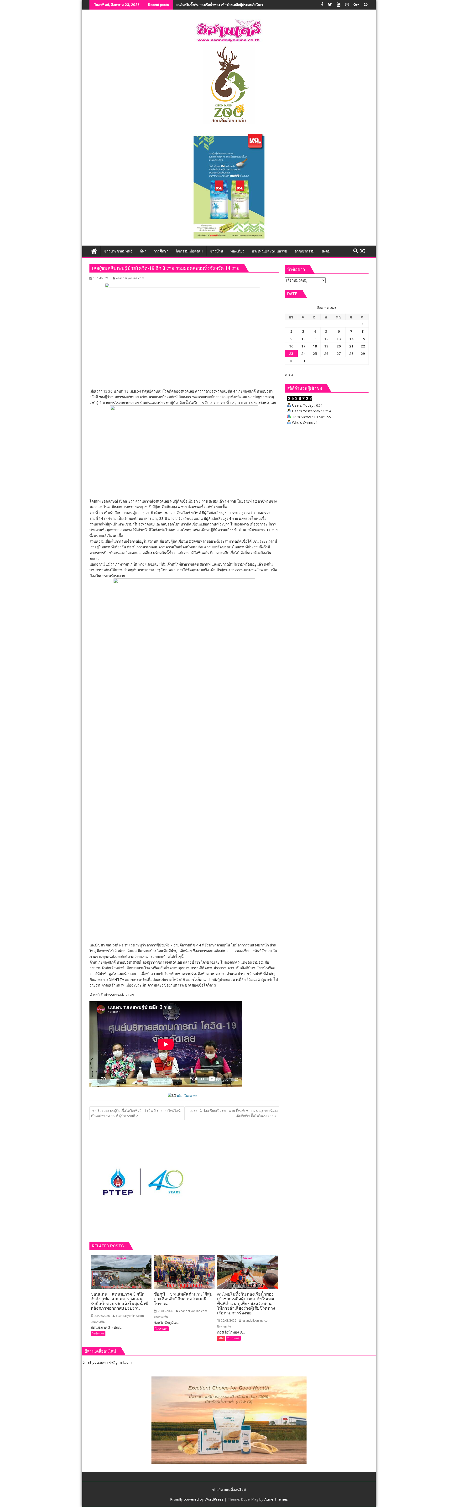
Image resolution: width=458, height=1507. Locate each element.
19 (326, 346)
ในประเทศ (190, 1096)
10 (303, 338)
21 (351, 346)
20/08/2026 (228, 1320)
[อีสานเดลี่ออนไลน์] (94, 250)
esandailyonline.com (130, 278)
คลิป (179, 1096)
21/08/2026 (165, 1311)
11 (315, 338)
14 (351, 338)
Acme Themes (276, 1499)
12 (326, 338)
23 (291, 353)
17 (303, 346)
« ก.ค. (289, 374)
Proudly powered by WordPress (197, 1499)
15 (363, 338)
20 (339, 346)
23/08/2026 (102, 1316)
